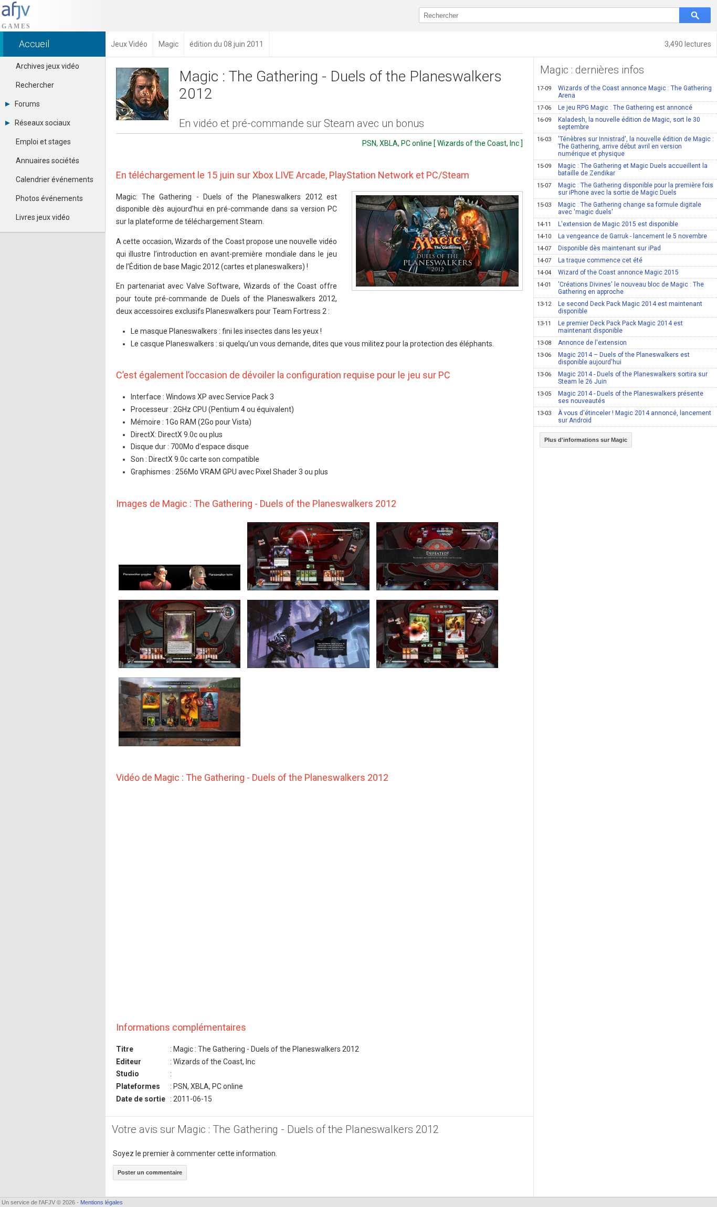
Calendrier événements (54, 179)
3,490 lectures (688, 44)
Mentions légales (101, 1202)
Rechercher (35, 85)
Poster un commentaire (150, 1172)
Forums (27, 104)
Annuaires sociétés (47, 160)
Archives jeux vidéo (47, 66)
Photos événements (49, 198)
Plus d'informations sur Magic (585, 440)
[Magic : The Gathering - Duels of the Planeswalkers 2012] (437, 241)
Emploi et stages (43, 141)
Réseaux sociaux (42, 123)
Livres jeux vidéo (43, 217)
